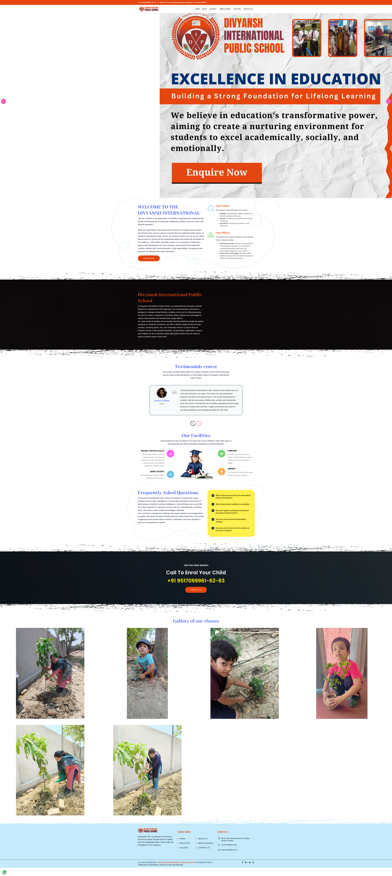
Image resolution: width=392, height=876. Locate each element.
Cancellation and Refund (171, 865)
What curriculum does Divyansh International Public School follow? (233, 497)
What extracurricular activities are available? (233, 504)
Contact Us (248, 9)
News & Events (225, 9)
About (204, 9)
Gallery (213, 9)
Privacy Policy (205, 862)
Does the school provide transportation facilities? (231, 520)
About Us (202, 839)
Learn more (149, 258)
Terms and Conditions (148, 865)
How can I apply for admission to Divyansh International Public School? (232, 512)
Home (197, 9)
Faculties (237, 9)
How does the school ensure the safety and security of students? (232, 529)
